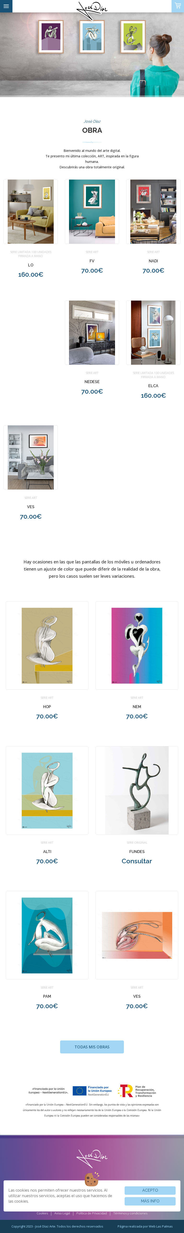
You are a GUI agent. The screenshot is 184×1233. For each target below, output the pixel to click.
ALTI (47, 851)
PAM (47, 996)
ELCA (153, 386)
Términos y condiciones (130, 1213)
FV (92, 261)
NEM (137, 707)
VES (30, 507)
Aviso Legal (62, 1213)
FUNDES (137, 851)
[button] (31, 232)
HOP (47, 707)
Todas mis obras (92, 1047)
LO (30, 265)
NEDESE (92, 382)
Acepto (150, 1190)
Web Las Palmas (161, 1226)
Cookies (42, 1213)
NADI (153, 261)
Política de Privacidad (91, 1213)
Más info (150, 1201)
